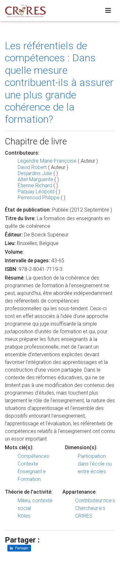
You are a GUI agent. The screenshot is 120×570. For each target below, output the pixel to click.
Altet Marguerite (35, 179)
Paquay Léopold (36, 192)
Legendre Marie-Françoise (47, 161)
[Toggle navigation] (108, 10)
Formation (29, 479)
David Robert (32, 167)
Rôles (24, 516)
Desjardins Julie (35, 173)
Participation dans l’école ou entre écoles (95, 463)
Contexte (28, 464)
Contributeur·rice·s (95, 500)
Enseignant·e (32, 471)
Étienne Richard (35, 185)
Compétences (33, 456)
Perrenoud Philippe (39, 198)
